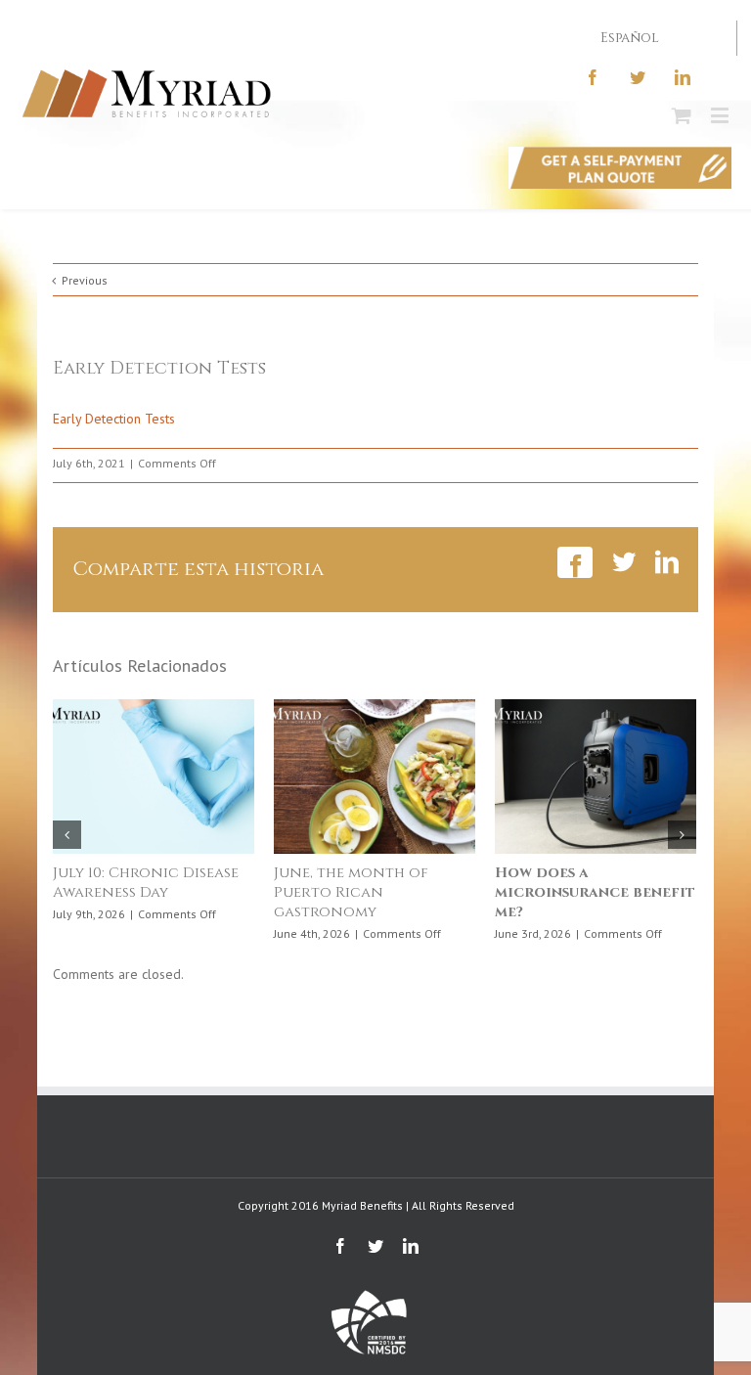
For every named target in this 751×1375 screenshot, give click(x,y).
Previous (85, 280)
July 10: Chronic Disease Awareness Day (146, 883)
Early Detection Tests (114, 418)
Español (629, 37)
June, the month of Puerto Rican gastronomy (351, 892)
